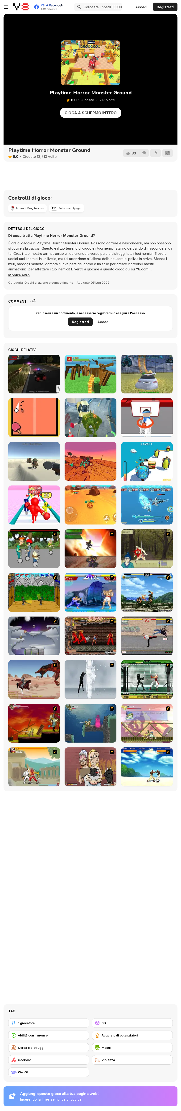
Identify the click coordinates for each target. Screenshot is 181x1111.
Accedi (141, 7)
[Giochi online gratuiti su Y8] (21, 6)
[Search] (78, 7)
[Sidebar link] (6, 7)
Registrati (165, 7)
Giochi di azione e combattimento (49, 282)
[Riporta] (155, 153)
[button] (19, 275)
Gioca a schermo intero (91, 112)
